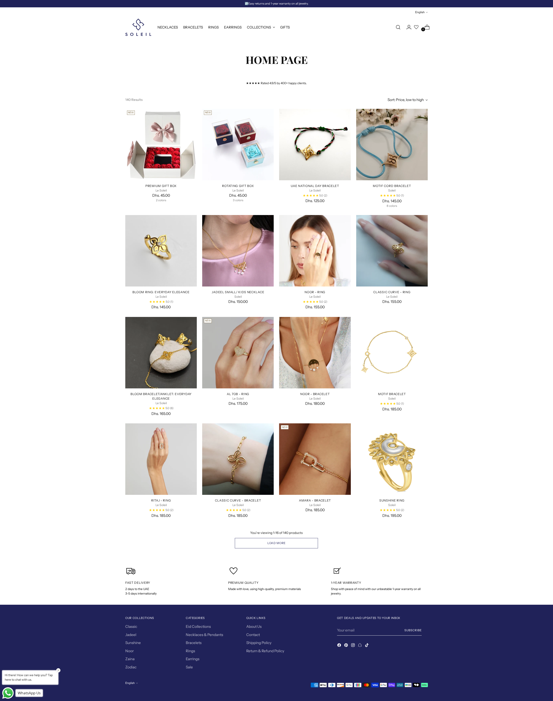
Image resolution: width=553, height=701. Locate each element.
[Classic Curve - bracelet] (238, 459)
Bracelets (194, 643)
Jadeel (130, 635)
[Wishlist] (416, 27)
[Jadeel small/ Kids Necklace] (238, 250)
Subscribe (413, 630)
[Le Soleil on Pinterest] (346, 646)
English (420, 12)
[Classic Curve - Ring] (392, 250)
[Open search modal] (398, 27)
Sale (189, 667)
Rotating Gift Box (238, 186)
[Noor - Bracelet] (315, 352)
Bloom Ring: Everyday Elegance (160, 292)
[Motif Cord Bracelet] (392, 144)
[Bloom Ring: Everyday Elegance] (161, 250)
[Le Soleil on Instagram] (353, 646)
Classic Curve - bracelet (238, 500)
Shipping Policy (259, 643)
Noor (129, 651)
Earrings (192, 659)
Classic (131, 626)
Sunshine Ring (392, 500)
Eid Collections (198, 626)
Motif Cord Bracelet (392, 186)
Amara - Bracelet (315, 500)
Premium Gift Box (161, 186)
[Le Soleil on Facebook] (339, 646)
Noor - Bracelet (315, 394)
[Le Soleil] (138, 27)
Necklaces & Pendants (204, 635)
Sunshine (133, 643)
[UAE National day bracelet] (315, 144)
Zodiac (131, 667)
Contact (253, 635)
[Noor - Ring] (315, 250)
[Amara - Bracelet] (315, 459)
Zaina (130, 659)
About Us (254, 626)
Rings (190, 651)
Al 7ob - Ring (238, 394)
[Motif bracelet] (392, 352)
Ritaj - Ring (161, 500)
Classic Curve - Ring (391, 292)
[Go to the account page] (407, 27)
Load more (276, 543)
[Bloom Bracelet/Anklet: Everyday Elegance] (161, 352)
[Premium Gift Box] (161, 144)
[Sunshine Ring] (392, 459)
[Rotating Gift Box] (238, 144)
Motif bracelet (392, 394)
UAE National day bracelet (315, 186)
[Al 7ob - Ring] (238, 352)
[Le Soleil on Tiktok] (367, 646)
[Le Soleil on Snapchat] (360, 646)
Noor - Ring (315, 292)
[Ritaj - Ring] (161, 459)
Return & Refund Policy (265, 651)
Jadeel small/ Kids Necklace (238, 292)
